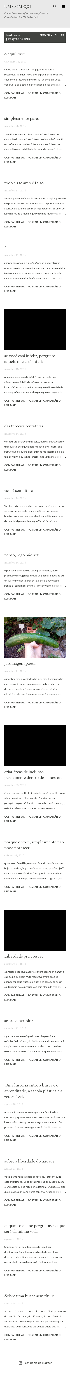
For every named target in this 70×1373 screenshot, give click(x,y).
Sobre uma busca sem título (29, 1296)
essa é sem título (18, 491)
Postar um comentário (44, 93)
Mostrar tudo (52, 35)
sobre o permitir (18, 1021)
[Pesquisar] (55, 6)
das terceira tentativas (23, 426)
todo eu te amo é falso (24, 183)
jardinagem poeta (20, 664)
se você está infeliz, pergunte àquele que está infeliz (29, 359)
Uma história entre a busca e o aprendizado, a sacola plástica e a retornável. (33, 1091)
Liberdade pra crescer (23, 956)
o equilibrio (14, 54)
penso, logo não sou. (22, 555)
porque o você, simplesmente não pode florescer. (34, 845)
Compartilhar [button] (14, 93)
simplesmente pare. (21, 119)
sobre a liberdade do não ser (29, 1161)
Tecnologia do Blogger (37, 1363)
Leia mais (10, 97)
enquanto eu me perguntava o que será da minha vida (34, 1229)
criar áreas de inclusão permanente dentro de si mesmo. (33, 775)
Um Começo (17, 6)
